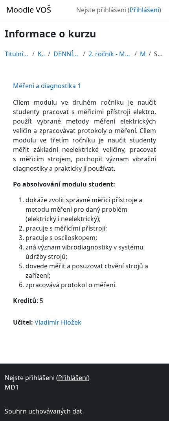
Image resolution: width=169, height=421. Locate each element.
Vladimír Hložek (58, 322)
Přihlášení (144, 10)
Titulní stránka (17, 54)
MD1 (142, 54)
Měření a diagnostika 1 (47, 85)
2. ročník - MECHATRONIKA (109, 54)
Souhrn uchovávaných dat (43, 411)
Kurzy (41, 54)
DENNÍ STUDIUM (66, 54)
